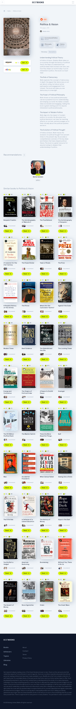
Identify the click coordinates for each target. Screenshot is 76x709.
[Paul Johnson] (6, 326)
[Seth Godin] (43, 226)
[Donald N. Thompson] (6, 412)
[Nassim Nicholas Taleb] (59, 440)
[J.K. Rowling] (43, 269)
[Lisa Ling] (5, 311)
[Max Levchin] (41, 482)
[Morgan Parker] (42, 412)
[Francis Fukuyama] (24, 369)
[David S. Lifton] (24, 326)
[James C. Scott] (60, 455)
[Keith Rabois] (43, 354)
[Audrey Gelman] (24, 269)
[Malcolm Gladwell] (23, 525)
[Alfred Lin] (5, 525)
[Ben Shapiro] (5, 354)
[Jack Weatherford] (42, 498)
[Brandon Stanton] (41, 611)
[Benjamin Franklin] (60, 198)
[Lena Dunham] (41, 440)
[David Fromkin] (42, 369)
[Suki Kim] (60, 540)
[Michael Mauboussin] (61, 311)
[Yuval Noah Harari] (6, 241)
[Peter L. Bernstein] (60, 284)
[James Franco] (59, 354)
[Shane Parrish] (43, 482)
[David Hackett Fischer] (60, 583)
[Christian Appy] (24, 540)
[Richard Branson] (5, 482)
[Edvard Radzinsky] (42, 583)
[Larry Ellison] (43, 397)
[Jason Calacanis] (24, 226)
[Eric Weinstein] (41, 226)
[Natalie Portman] (59, 525)
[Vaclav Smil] (6, 369)
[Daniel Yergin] (60, 241)
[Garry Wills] (24, 583)
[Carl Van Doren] (6, 198)
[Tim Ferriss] (5, 226)
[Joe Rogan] (23, 354)
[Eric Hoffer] (42, 198)
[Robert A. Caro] (24, 241)
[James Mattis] (41, 397)
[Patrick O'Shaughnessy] (43, 525)
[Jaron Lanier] (6, 540)
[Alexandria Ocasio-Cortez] (61, 525)
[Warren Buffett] (61, 440)
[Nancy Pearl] (23, 568)
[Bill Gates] (5, 269)
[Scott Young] (61, 226)
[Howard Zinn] (6, 284)
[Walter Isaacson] (60, 369)
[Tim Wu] (24, 412)
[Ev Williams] (5, 568)
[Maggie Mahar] (60, 412)
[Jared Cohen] (24, 455)
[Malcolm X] (24, 198)
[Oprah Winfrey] (43, 440)
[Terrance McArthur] (6, 226)
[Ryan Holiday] (23, 311)
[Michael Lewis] (6, 498)
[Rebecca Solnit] (60, 498)
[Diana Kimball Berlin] (6, 440)
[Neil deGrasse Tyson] (24, 311)
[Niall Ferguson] (6, 583)
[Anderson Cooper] (24, 525)
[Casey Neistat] (23, 226)
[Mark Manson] (24, 397)
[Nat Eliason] (6, 397)
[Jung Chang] (6, 455)
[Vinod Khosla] (6, 269)
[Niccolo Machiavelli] (24, 284)
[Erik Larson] (42, 326)
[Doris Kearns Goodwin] (42, 241)
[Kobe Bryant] (41, 269)
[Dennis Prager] (6, 354)
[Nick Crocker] (6, 525)
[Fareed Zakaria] (24, 498)
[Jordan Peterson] (43, 611)
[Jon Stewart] (61, 568)
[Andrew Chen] (24, 440)
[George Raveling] (59, 397)
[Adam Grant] (23, 482)
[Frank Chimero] (59, 226)
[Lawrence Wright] (60, 326)
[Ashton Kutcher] (24, 482)
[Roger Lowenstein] (42, 455)
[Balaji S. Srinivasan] (61, 611)
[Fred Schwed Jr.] (42, 284)
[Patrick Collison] (23, 611)
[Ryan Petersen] (59, 611)
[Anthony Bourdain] (24, 354)
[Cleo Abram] (61, 354)
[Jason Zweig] (41, 311)
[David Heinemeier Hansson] (23, 397)
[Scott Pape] (61, 269)
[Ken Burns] (24, 568)
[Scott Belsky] (61, 397)
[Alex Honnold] (6, 311)
